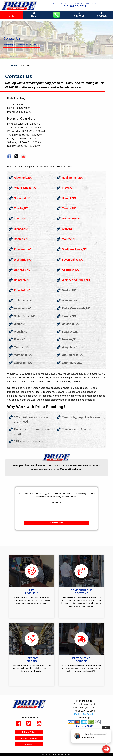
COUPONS (79, 16)
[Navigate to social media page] (18, 723)
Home (34, 16)
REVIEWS (102, 16)
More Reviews (56, 523)
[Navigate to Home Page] (19, 5)
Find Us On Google (84, 714)
